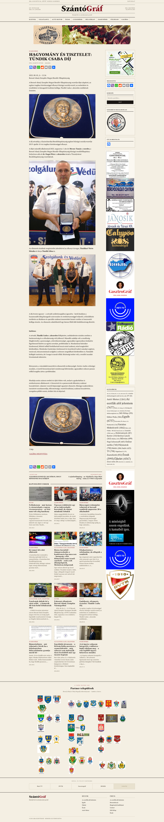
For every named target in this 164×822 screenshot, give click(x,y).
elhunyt (126, 421)
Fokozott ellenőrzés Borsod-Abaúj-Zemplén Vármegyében (64, 603)
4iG (109, 393)
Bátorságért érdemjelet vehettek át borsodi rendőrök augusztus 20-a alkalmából (90, 508)
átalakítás (129, 462)
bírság (122, 408)
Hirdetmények (124, 433)
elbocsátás (118, 421)
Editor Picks (114, 417)
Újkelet (122, 458)
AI (118, 393)
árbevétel (122, 462)
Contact (112, 808)
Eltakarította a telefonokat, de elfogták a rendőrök (90, 552)
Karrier (112, 436)
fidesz (128, 428)
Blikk (117, 408)
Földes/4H (115, 19)
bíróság (128, 408)
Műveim (126, 438)
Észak (67, 19)
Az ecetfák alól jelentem (64, 548)
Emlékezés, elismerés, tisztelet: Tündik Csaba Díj (89, 603)
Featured (112, 425)
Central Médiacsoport (113, 411)
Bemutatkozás (114, 802)
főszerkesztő (120, 430)
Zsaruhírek (103, 19)
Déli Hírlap (90, 19)
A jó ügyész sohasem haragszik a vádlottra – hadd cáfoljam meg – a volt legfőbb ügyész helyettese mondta (89, 648)
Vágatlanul (44, 19)
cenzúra (123, 411)
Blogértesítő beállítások (117, 805)
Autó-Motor (57, 19)
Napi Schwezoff (116, 441)
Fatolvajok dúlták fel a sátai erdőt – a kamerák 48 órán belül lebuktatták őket (40, 604)
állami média (112, 462)
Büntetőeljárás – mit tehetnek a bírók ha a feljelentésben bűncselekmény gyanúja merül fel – (39, 648)
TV (111, 451)
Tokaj (78, 728)
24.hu (114, 393)
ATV (129, 396)
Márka (116, 439)
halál (113, 433)
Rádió (117, 448)
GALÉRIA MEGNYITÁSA (38, 454)
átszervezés (111, 464)
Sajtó (126, 448)
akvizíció (124, 393)
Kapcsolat (131, 1)
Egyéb (56, 599)
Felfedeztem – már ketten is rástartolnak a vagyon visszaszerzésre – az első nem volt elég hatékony (40, 508)
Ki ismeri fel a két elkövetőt (37, 551)
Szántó (82, 9)
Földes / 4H (111, 430)
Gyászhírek (77, 19)
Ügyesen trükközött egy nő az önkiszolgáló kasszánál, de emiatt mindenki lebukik (64, 508)
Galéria (124, 19)
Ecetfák (32, 19)
